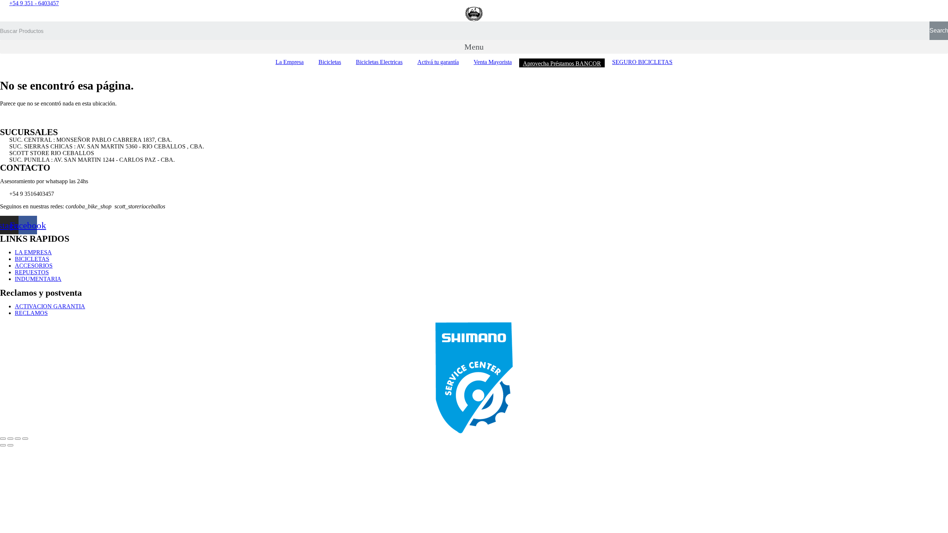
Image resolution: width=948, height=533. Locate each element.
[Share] (10, 439)
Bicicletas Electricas (379, 62)
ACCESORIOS (34, 265)
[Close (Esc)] (3, 439)
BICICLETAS (32, 259)
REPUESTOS (32, 272)
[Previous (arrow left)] (3, 445)
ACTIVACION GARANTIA (50, 306)
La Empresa (290, 62)
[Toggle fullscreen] (18, 439)
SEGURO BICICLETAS (642, 62)
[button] (474, 47)
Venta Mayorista (493, 62)
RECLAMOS (31, 313)
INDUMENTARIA (38, 279)
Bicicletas (329, 62)
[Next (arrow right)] (10, 445)
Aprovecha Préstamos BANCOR (562, 63)
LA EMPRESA (33, 252)
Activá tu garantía (438, 62)
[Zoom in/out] (25, 439)
